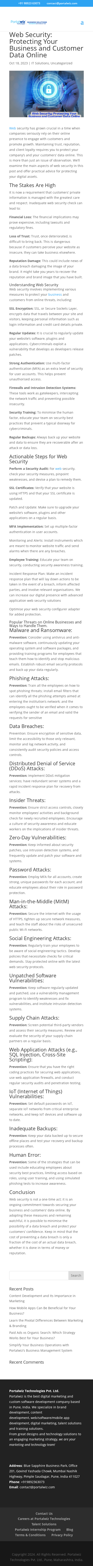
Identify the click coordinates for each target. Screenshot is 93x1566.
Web (12, 128)
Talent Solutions (44, 1524)
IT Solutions (40, 63)
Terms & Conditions (30, 1535)
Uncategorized (61, 63)
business (54, 294)
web (58, 468)
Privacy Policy (62, 1535)
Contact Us (44, 1513)
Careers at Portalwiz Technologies (44, 1519)
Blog (69, 1529)
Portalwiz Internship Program (37, 1529)
